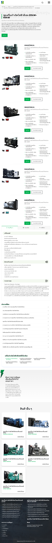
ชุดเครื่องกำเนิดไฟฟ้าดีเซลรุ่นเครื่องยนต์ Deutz (38, 460)
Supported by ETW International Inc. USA (26, 541)
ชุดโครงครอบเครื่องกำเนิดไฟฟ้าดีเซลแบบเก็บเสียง (37, 504)
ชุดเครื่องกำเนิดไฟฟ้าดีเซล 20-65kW (11, 359)
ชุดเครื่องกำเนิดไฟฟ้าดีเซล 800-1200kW (11, 362)
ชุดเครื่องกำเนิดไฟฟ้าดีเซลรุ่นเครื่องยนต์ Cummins (13, 487)
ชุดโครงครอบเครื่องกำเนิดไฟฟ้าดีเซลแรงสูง (36, 512)
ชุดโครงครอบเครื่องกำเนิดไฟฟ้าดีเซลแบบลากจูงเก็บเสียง (38, 510)
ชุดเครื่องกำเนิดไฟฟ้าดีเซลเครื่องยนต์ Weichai (37, 433)
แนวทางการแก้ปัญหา (7, 522)
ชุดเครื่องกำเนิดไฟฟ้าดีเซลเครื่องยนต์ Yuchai (11, 513)
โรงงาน (3, 526)
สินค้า (9, 6)
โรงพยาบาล (4, 530)
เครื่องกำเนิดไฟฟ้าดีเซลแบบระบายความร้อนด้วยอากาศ (38, 516)
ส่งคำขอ (4, 35)
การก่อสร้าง (4, 525)
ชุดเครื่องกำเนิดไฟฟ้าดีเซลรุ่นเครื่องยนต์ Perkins (11, 506)
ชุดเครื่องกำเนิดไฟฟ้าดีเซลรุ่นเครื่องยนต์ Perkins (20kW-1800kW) (18, 8)
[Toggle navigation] (49, 2)
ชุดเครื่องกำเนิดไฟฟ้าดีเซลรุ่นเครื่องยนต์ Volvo (13, 460)
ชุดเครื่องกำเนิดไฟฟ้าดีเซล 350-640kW (40, 359)
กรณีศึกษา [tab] (42, 227)
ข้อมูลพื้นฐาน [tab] (10, 227)
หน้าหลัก (3, 6)
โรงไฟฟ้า (4, 534)
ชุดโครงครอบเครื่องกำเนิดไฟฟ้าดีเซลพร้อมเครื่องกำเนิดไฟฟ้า (38, 500)
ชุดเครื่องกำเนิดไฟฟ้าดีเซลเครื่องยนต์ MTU (12, 433)
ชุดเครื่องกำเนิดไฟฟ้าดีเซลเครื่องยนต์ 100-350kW (25, 359)
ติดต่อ (28, 522)
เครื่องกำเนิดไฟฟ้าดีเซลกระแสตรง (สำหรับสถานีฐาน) (38, 514)
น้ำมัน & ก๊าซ (4, 536)
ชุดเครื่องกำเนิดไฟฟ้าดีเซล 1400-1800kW (25, 362)
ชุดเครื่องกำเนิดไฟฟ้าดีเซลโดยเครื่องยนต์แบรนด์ (23, 6)
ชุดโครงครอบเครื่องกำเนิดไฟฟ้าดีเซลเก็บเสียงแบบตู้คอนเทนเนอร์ (37, 507)
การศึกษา (4, 532)
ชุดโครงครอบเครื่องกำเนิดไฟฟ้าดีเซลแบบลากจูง (37, 509)
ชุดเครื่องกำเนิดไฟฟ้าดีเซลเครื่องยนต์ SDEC (10, 511)
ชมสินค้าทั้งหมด (20, 437)
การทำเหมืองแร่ (5, 528)
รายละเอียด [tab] (26, 227)
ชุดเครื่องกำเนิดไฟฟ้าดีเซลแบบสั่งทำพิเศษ (38, 519)
